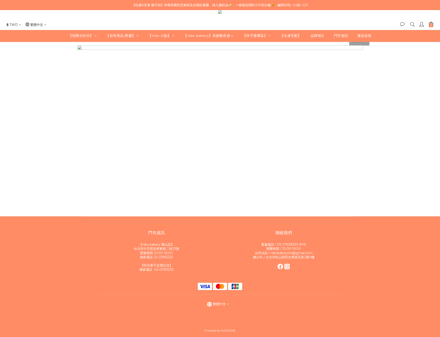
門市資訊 (341, 36)
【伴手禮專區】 (255, 36)
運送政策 (364, 36)
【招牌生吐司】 (81, 36)
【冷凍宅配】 (290, 36)
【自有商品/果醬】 (121, 36)
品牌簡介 (318, 36)
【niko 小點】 (159, 36)
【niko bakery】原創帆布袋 (207, 36)
